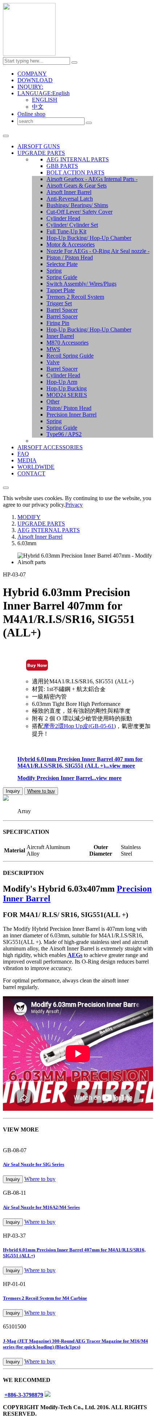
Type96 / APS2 (64, 434)
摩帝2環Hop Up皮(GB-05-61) (80, 726)
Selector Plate (62, 264)
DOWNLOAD (35, 80)
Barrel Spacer (62, 310)
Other (52, 401)
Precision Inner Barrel (71, 414)
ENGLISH (44, 100)
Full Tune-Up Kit (66, 231)
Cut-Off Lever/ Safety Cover (79, 212)
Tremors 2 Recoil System (75, 297)
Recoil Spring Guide (70, 356)
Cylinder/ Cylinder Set (72, 225)
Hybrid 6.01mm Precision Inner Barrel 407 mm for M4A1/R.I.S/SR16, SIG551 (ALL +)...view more (80, 762)
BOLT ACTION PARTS (75, 172)
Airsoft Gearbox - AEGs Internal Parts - (91, 179)
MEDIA (27, 460)
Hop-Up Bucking (66, 388)
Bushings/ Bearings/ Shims (77, 205)
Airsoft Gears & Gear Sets (76, 185)
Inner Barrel (60, 336)
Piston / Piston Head (69, 257)
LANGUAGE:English (43, 93)
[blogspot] (47, 1395)
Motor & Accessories (70, 244)
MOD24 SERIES (66, 395)
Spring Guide (61, 277)
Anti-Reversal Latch (69, 199)
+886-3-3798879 (23, 1395)
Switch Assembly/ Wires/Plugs (81, 284)
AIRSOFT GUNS (38, 146)
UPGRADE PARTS (41, 153)
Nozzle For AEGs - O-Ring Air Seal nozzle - (97, 251)
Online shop (31, 114)
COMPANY (32, 74)
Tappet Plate (60, 290)
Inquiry (13, 791)
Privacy (74, 505)
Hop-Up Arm (61, 382)
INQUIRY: (30, 87)
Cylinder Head (63, 218)
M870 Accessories (67, 342)
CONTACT (31, 473)
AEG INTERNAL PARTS (77, 159)
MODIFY (29, 517)
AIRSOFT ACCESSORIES (50, 447)
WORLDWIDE (35, 467)
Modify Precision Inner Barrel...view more (69, 778)
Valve (52, 362)
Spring (54, 271)
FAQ (23, 454)
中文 (38, 107)
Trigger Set (59, 303)
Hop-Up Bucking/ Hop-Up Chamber (88, 238)
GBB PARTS (62, 166)
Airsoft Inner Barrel (68, 192)
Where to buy (41, 791)
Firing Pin (57, 323)
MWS (53, 349)
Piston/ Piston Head (68, 408)
